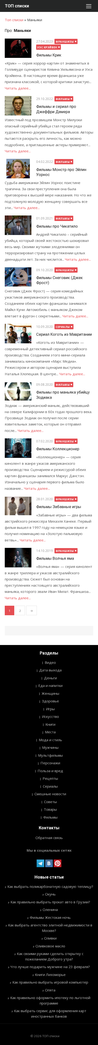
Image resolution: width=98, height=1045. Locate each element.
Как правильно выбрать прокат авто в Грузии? (50, 902)
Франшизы (65, 41)
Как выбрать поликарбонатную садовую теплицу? (50, 886)
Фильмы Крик (48, 55)
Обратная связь (49, 837)
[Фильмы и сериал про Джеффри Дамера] (18, 105)
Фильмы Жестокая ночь (50, 917)
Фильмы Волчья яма (55, 558)
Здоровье (50, 701)
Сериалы (63, 327)
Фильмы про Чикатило (57, 226)
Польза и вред (50, 770)
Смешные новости (50, 793)
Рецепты (50, 778)
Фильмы (63, 99)
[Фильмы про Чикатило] (18, 225)
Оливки (50, 938)
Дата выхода (50, 670)
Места (50, 732)
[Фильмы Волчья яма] (18, 557)
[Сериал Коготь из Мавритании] (18, 333)
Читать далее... (18, 88)
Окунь (50, 894)
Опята (50, 990)
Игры (50, 708)
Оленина (50, 909)
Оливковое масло (50, 946)
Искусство (50, 716)
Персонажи (50, 762)
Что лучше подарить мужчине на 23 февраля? (50, 966)
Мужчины (50, 747)
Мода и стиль (50, 739)
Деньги (50, 677)
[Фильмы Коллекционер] (18, 448)
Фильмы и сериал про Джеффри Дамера (56, 109)
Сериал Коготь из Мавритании (64, 334)
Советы (50, 801)
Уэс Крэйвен (47, 47)
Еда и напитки (50, 685)
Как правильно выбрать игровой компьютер (50, 982)
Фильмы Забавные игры (58, 506)
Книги (50, 724)
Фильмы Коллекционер (57, 448)
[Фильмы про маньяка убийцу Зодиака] (18, 391)
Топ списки (14, 19)
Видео (50, 662)
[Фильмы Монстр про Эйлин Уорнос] (18, 168)
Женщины (50, 693)
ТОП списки (17, 5)
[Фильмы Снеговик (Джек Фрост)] (18, 277)
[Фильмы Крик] (18, 48)
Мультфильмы (50, 755)
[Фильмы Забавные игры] (18, 506)
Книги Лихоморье (50, 974)
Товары (50, 809)
